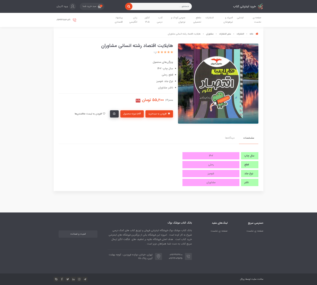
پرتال (242, 279)
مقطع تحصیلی (197, 20)
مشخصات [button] (248, 138)
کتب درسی (159, 20)
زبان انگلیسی (133, 20)
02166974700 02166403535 (175, 256)
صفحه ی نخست (257, 20)
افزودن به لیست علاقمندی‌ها (89, 114)
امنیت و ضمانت (78, 234)
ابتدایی (240, 18)
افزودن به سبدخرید (157, 114)
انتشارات (209, 18)
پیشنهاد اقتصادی (119, 20)
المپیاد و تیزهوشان (228, 20)
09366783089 (63, 20)
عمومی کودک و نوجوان (178, 20)
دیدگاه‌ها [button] (230, 138)
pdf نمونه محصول (132, 114)
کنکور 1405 (147, 20)
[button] (92, 6)
